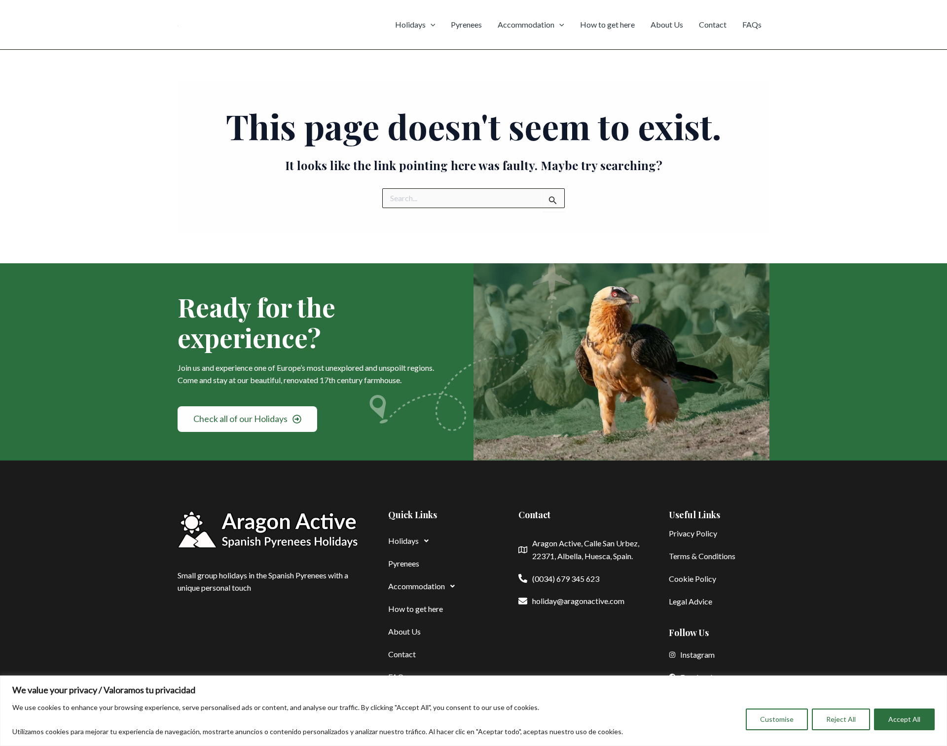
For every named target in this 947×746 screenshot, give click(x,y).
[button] (438, 541)
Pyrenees (466, 24)
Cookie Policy (692, 578)
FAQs (752, 24)
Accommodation (526, 24)
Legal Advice (690, 601)
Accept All (904, 719)
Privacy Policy (693, 533)
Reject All (841, 719)
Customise (777, 719)
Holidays (410, 24)
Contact (713, 24)
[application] (431, 24)
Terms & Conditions (702, 556)
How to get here (607, 24)
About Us (667, 24)
